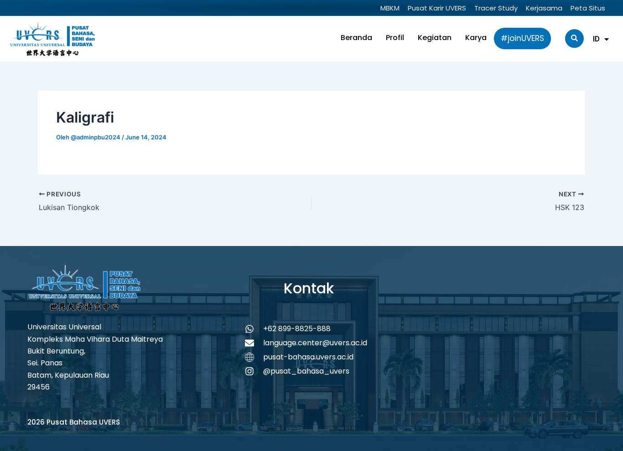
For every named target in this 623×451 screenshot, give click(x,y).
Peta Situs (588, 8)
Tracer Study (496, 8)
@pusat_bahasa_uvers (306, 371)
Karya (476, 37)
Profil (395, 37)
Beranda (356, 37)
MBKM (390, 8)
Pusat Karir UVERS (437, 8)
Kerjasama (544, 8)
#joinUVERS (522, 38)
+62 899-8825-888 (297, 328)
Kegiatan (435, 37)
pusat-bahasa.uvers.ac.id (308, 357)
